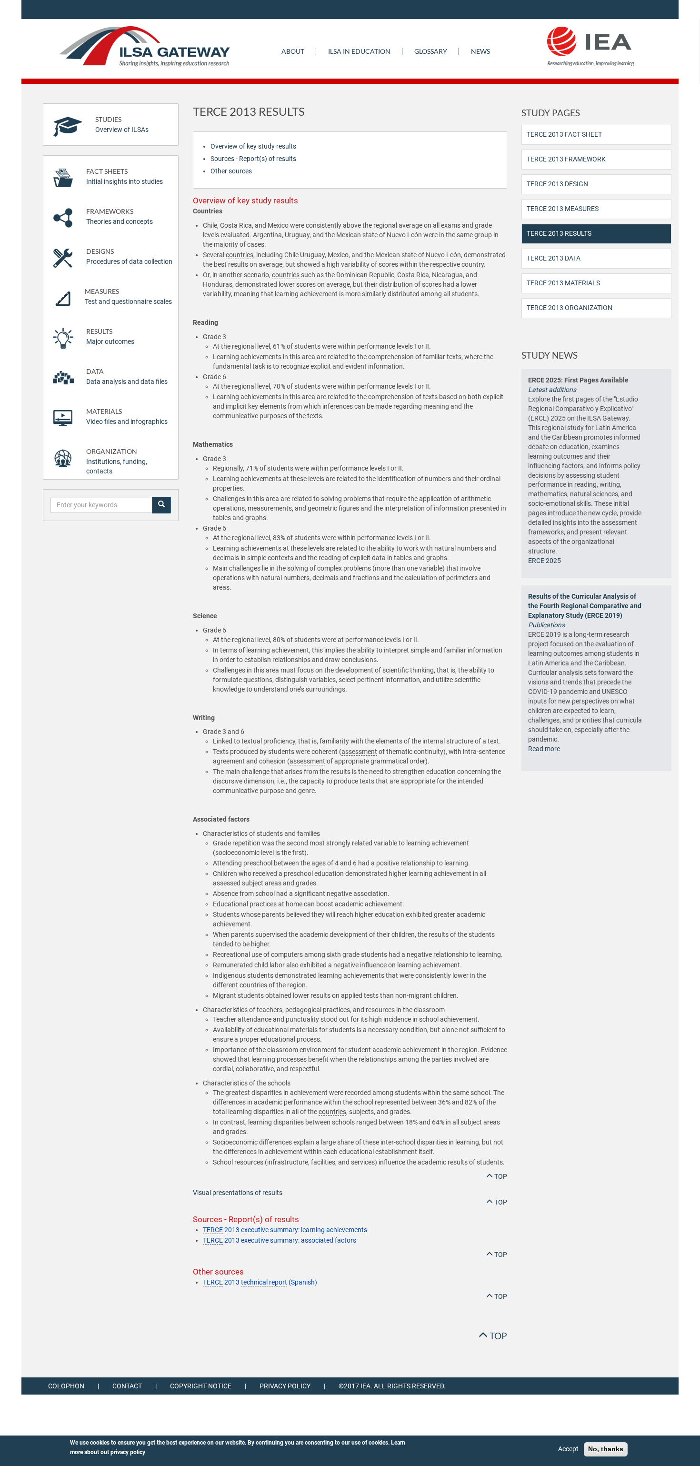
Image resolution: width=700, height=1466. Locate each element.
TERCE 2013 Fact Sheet (564, 134)
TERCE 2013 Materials (563, 283)
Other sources (231, 171)
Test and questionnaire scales (128, 296)
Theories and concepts (119, 216)
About (292, 51)
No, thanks (605, 1449)
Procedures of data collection (129, 256)
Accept (568, 1449)
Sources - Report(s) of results (253, 158)
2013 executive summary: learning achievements (285, 1230)
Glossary (430, 51)
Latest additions (552, 389)
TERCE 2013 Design (557, 184)
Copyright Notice (200, 1386)
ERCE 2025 (544, 560)
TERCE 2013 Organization (569, 307)
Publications (546, 625)
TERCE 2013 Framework (566, 159)
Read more (544, 749)
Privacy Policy (285, 1386)
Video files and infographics (127, 416)
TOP (500, 1176)
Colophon (66, 1386)
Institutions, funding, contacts (116, 461)
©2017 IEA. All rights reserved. (392, 1386)
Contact (127, 1386)
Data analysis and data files (127, 376)
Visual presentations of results (237, 1192)
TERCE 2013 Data (553, 258)
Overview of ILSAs (122, 124)
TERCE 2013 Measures (563, 208)
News (480, 51)
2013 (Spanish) (260, 1282)
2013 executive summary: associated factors (279, 1240)
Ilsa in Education (359, 51)
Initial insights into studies (124, 176)
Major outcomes (110, 336)
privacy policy (127, 1452)
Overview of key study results (253, 146)
